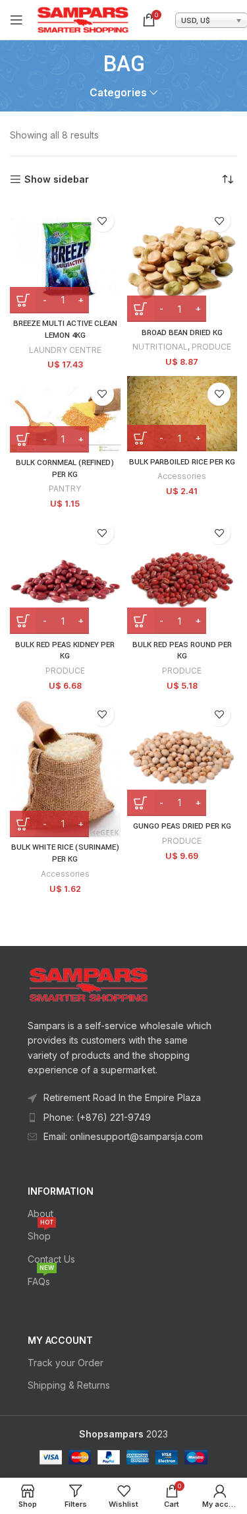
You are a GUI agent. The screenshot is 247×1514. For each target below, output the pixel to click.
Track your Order (65, 1362)
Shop (40, 1233)
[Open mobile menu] (16, 20)
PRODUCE (211, 347)
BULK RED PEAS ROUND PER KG (182, 650)
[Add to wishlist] (102, 220)
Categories (118, 93)
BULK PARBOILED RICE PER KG (182, 462)
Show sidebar (56, 179)
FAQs (41, 1279)
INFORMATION (61, 1191)
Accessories (181, 476)
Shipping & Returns (69, 1385)
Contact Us (51, 1259)
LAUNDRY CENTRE (65, 350)
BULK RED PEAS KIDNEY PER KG (65, 650)
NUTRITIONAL (160, 347)
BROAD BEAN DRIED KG (182, 332)
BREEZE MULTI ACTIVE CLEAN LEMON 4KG (65, 329)
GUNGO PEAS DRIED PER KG (182, 826)
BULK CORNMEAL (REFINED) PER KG (65, 468)
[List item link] (123, 1117)
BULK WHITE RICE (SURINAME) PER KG (65, 853)
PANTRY (65, 488)
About (40, 1213)
